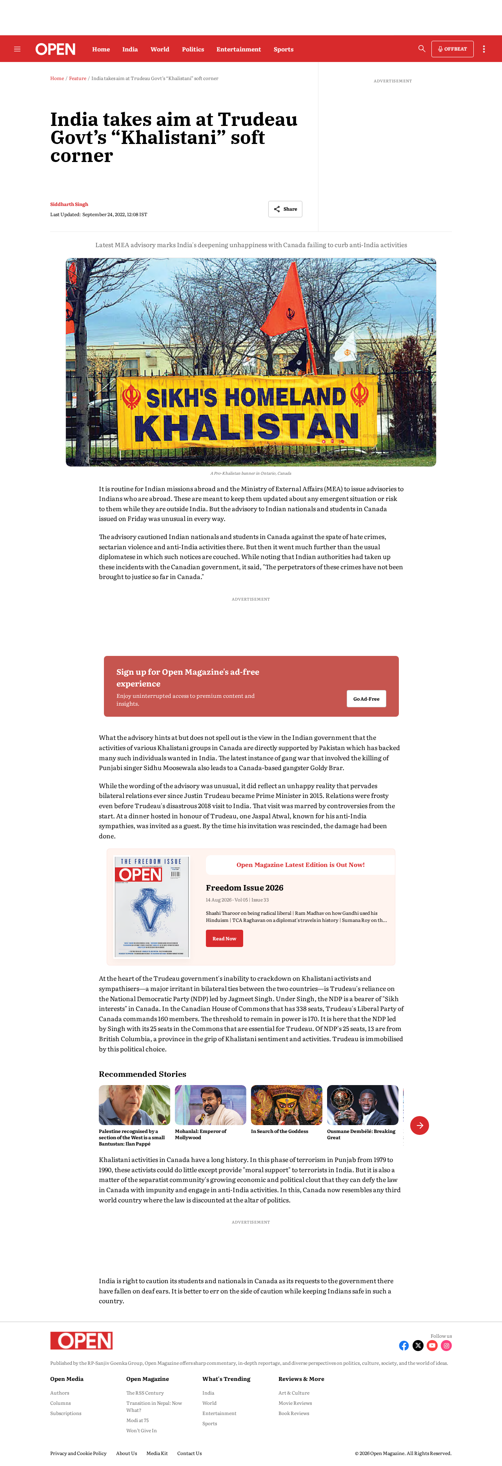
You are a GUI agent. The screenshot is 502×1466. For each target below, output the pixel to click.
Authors (59, 1392)
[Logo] (53, 49)
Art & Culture (293, 1392)
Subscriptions (65, 1413)
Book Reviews (293, 1413)
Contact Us (189, 1453)
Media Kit (157, 1453)
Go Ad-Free (366, 698)
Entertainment (238, 48)
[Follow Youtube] (432, 1345)
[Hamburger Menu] (17, 49)
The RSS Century (145, 1392)
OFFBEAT (455, 48)
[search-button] (422, 48)
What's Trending (226, 1378)
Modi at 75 (137, 1420)
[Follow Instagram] (446, 1345)
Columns (60, 1402)
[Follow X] (418, 1345)
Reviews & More (301, 1378)
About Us (126, 1453)
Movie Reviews (295, 1402)
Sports (283, 48)
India (130, 48)
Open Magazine (147, 1378)
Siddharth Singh (69, 204)
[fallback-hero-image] (134, 1105)
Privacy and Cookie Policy (78, 1453)
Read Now (224, 938)
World (160, 48)
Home (101, 48)
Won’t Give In (141, 1430)
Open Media (67, 1378)
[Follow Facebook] (403, 1345)
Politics (193, 48)
